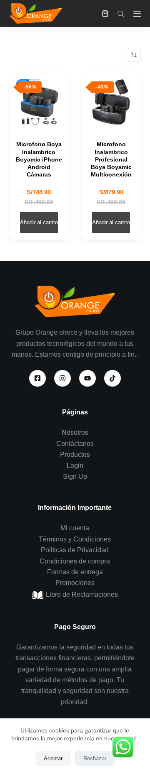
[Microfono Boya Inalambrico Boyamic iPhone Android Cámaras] (39, 102)
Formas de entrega (75, 572)
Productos (75, 454)
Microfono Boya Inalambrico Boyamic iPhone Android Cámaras (39, 159)
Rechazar (94, 758)
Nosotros (75, 432)
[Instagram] (62, 378)
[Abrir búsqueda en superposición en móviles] (121, 13)
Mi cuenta (74, 528)
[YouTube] (87, 378)
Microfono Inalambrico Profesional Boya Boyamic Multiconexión (111, 159)
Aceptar (53, 758)
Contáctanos (75, 443)
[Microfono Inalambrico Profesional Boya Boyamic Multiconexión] (111, 102)
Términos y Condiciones (75, 539)
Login (75, 465)
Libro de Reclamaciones (81, 594)
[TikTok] (112, 378)
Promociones (75, 582)
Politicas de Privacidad (75, 550)
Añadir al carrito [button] (39, 222)
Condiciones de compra (75, 561)
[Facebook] (37, 378)
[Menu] (137, 13)
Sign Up (75, 476)
